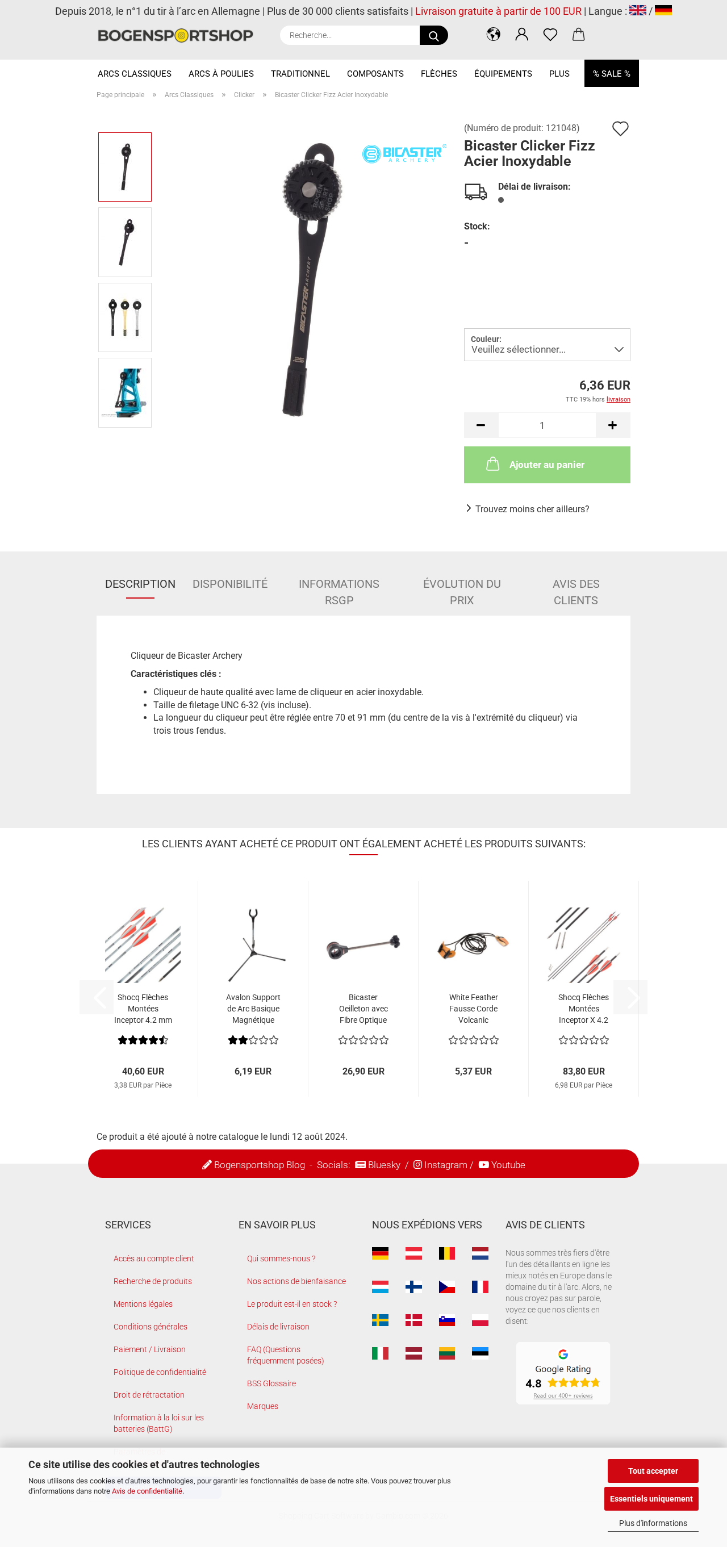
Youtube (508, 1164)
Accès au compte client (154, 1258)
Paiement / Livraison (150, 1349)
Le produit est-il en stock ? (292, 1303)
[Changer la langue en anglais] (637, 11)
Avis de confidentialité (147, 1491)
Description (140, 584)
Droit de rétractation (149, 1394)
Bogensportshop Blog (259, 1164)
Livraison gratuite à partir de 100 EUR (498, 11)
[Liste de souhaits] (550, 34)
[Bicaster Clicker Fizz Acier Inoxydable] (304, 279)
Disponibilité (230, 584)
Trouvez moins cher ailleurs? (532, 509)
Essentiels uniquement (651, 1498)
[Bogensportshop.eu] (180, 35)
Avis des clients (576, 588)
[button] (493, 34)
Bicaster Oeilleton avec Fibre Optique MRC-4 (363, 1009)
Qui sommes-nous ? (281, 1258)
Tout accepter (653, 1470)
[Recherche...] (434, 35)
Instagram (445, 1164)
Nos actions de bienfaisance (296, 1281)
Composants (375, 74)
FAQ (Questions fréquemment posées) (285, 1355)
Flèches (439, 74)
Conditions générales (150, 1326)
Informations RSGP (339, 588)
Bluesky (384, 1164)
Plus (559, 74)
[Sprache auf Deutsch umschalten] (663, 11)
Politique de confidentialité (160, 1372)
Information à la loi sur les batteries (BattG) (159, 1423)
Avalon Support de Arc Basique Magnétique (253, 1009)
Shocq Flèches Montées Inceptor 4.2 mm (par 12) (143, 1009)
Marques (262, 1406)
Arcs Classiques (135, 74)
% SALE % (611, 74)
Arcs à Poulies (221, 74)
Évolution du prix (462, 588)
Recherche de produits (153, 1281)
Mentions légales (143, 1303)
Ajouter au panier (546, 464)
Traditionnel (300, 74)
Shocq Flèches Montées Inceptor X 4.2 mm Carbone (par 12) (583, 1009)
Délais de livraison (278, 1326)
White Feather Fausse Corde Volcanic (473, 1009)
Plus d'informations (653, 1523)
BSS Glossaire (271, 1383)
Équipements (503, 74)
